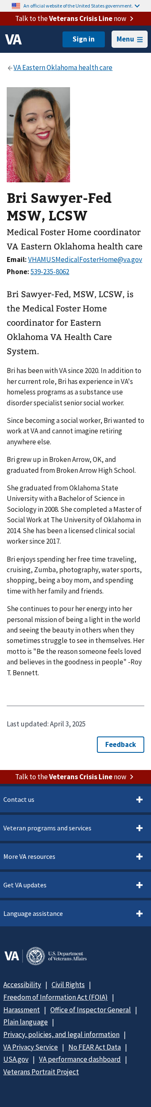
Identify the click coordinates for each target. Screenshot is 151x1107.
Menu (125, 39)
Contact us (18, 799)
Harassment (21, 1009)
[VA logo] (13, 39)
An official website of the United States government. (78, 6)
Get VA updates (25, 885)
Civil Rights (68, 984)
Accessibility (22, 984)
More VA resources (29, 856)
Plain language (25, 1022)
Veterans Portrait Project (41, 1071)
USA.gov (16, 1059)
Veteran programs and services (47, 828)
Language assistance (33, 913)
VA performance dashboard (80, 1059)
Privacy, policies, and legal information (61, 1034)
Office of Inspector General (90, 1009)
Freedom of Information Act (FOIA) (55, 997)
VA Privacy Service (30, 1047)
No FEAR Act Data (94, 1047)
